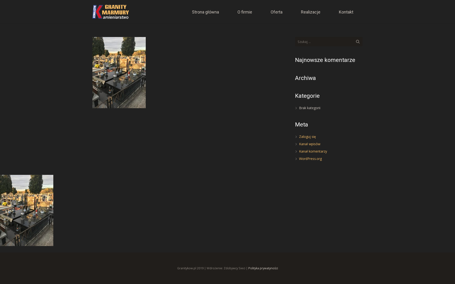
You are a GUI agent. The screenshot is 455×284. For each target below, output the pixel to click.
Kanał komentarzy (313, 151)
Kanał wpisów (309, 144)
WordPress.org (310, 158)
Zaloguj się (307, 136)
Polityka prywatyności (263, 268)
